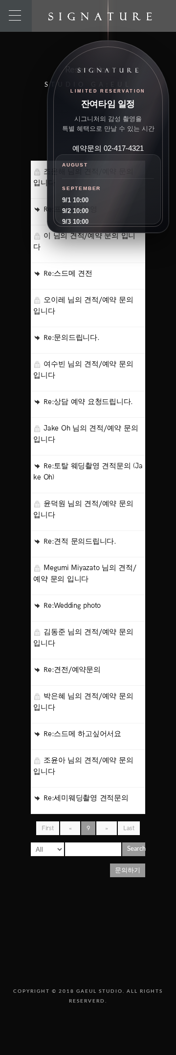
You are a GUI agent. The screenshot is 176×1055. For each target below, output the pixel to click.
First (48, 828)
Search (136, 849)
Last (128, 828)
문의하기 (127, 870)
